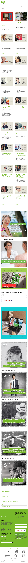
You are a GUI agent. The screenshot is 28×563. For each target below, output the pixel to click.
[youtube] (22, 6)
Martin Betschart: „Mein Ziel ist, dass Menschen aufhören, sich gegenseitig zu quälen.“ (6, 196)
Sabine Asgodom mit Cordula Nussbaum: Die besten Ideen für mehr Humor (6, 107)
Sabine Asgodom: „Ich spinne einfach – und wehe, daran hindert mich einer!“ (21, 44)
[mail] (25, 6)
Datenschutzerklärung (19, 538)
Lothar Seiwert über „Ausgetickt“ (7, 153)
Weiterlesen (3, 31)
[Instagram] (2, 536)
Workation (3, 504)
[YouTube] (4, 536)
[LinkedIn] (1, 536)
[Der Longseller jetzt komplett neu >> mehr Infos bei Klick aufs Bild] (14, 280)
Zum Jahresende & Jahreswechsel (6, 506)
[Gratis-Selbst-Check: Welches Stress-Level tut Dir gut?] (14, 414)
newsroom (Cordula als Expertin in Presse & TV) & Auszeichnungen (10, 501)
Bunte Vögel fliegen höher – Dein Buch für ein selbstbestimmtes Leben (20, 23)
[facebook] (26, 6)
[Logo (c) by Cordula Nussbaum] (3, 1)
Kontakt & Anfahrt (3, 516)
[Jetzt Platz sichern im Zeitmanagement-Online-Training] (14, 224)
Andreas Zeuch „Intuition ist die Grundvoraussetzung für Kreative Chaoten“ (20, 196)
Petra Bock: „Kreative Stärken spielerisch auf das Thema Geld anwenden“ (20, 67)
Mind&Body (17, 69)
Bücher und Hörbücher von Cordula (6, 493)
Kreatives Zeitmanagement (5, 496)
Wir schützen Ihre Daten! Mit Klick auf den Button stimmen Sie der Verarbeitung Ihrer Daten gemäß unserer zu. (21, 537)
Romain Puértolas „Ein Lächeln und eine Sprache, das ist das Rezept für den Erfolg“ (7, 44)
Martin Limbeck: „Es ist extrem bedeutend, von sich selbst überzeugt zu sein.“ (20, 175)
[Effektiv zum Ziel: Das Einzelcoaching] (14, 254)
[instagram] (21, 6)
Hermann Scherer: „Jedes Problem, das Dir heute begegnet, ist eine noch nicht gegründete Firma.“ (7, 133)
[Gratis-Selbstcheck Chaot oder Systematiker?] (14, 385)
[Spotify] (5, 536)
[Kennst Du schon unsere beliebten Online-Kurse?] (14, 323)
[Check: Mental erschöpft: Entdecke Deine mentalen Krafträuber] (14, 342)
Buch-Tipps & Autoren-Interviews (21, 108)
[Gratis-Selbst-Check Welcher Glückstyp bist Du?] (14, 460)
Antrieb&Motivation (6, 109)
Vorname (2, 294)
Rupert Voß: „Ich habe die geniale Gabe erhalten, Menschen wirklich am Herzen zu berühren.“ (7, 67)
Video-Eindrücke (3, 517)
